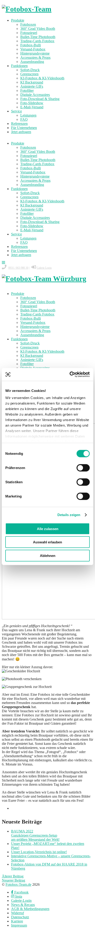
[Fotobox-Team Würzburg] (44, 278)
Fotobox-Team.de (18, 884)
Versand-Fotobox (32, 49)
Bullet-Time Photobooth (37, 37)
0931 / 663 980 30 (18, 267)
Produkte (17, 20)
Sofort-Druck (30, 70)
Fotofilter (27, 90)
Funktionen (19, 66)
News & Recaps (23, 905)
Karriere (17, 921)
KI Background (31, 82)
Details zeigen (68, 515)
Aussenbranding (32, 62)
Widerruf (17, 913)
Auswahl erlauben (47, 542)
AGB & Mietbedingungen (30, 909)
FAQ (24, 119)
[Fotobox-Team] (26, 9)
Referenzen (19, 124)
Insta (18, 896)
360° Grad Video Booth (37, 29)
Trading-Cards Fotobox (37, 41)
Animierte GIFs (31, 86)
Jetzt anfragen (21, 132)
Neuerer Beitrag (13, 880)
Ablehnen (47, 555)
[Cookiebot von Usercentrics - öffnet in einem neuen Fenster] (69, 374)
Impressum (19, 925)
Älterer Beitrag (13, 876)
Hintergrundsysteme (35, 53)
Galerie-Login (21, 900)
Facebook (21, 892)
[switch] (83, 467)
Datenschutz (20, 917)
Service (16, 111)
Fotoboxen (28, 24)
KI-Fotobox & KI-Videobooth (42, 78)
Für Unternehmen (24, 128)
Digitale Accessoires (35, 95)
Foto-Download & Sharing (39, 99)
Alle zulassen (47, 529)
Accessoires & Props (35, 57)
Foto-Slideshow (31, 103)
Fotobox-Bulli (30, 45)
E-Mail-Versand (31, 107)
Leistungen (28, 115)
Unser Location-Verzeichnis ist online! (39, 852)
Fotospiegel (28, 33)
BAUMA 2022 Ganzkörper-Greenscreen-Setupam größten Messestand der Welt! (35, 835)
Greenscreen (29, 74)
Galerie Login (44, 267)
